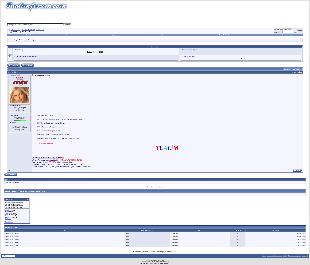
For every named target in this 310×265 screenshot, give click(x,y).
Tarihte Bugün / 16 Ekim (12, 242)
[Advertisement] (111, 17)
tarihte (17, 182)
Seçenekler (296, 69)
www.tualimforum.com (274, 256)
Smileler (7, 211)
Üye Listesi (115, 35)
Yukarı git (305, 256)
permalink (298, 72)
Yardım (68, 35)
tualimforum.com (15, 30)
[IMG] (6, 213)
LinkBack (287, 69)
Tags (6, 180)
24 (6, 182)
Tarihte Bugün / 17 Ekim (12, 239)
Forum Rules (9, 222)
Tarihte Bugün (40, 30)
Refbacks (8, 219)
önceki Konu (150, 187)
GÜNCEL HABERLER (28, 30)
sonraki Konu (159, 187)
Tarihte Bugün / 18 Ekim (12, 236)
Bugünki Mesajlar (224, 35)
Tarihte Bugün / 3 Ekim (11, 245)
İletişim (264, 256)
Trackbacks (8, 216)
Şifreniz (276, 32)
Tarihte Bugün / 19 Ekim (12, 233)
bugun (9, 182)
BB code (7, 210)
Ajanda (163, 35)
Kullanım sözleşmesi (294, 256)
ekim (13, 182)
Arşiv (285, 256)
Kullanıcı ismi (278, 29)
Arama (284, 35)
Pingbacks (8, 217)
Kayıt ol (28, 35)
